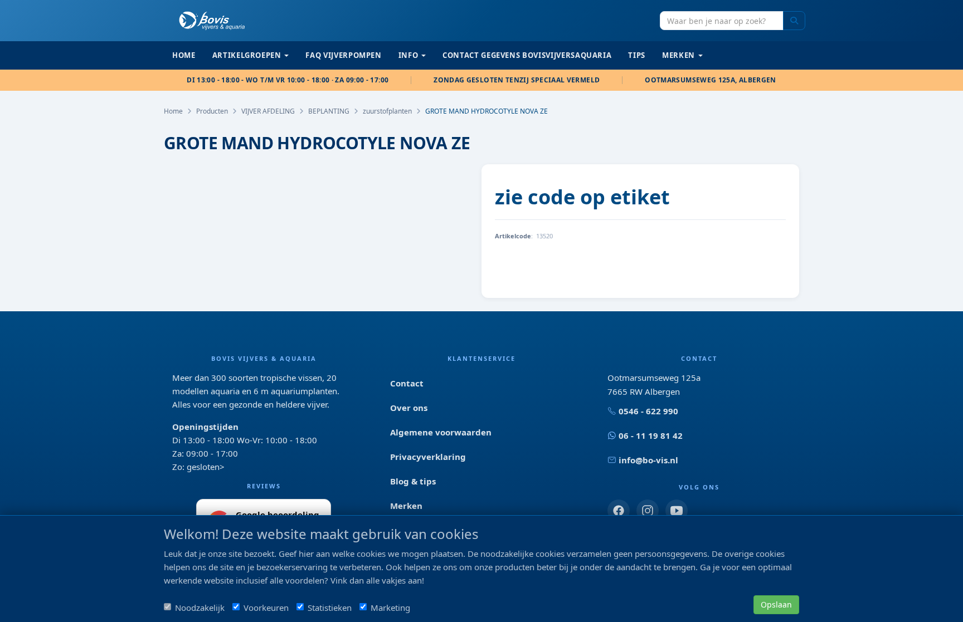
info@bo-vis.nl (648, 460)
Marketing (390, 607)
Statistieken (330, 607)
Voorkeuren (266, 607)
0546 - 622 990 (648, 411)
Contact (407, 383)
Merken (406, 505)
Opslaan (776, 604)
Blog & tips (413, 481)
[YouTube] (676, 510)
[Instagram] (647, 510)
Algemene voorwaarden (441, 432)
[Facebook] (618, 510)
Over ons (408, 407)
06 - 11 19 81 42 (651, 435)
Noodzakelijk (200, 607)
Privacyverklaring (428, 456)
